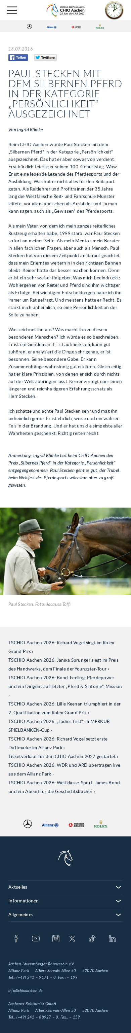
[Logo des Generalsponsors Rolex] (100, 26)
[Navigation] (12, 10)
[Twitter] (72, 939)
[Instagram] (55, 939)
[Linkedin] (112, 939)
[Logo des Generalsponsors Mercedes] (29, 26)
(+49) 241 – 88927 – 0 (37, 1017)
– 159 (74, 1017)
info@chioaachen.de (25, 991)
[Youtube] (35, 939)
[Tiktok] (92, 939)
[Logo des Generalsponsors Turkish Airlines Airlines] (76, 26)
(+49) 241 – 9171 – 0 (36, 977)
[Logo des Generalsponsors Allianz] (51, 26)
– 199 (72, 977)
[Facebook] (16, 939)
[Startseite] (65, 10)
